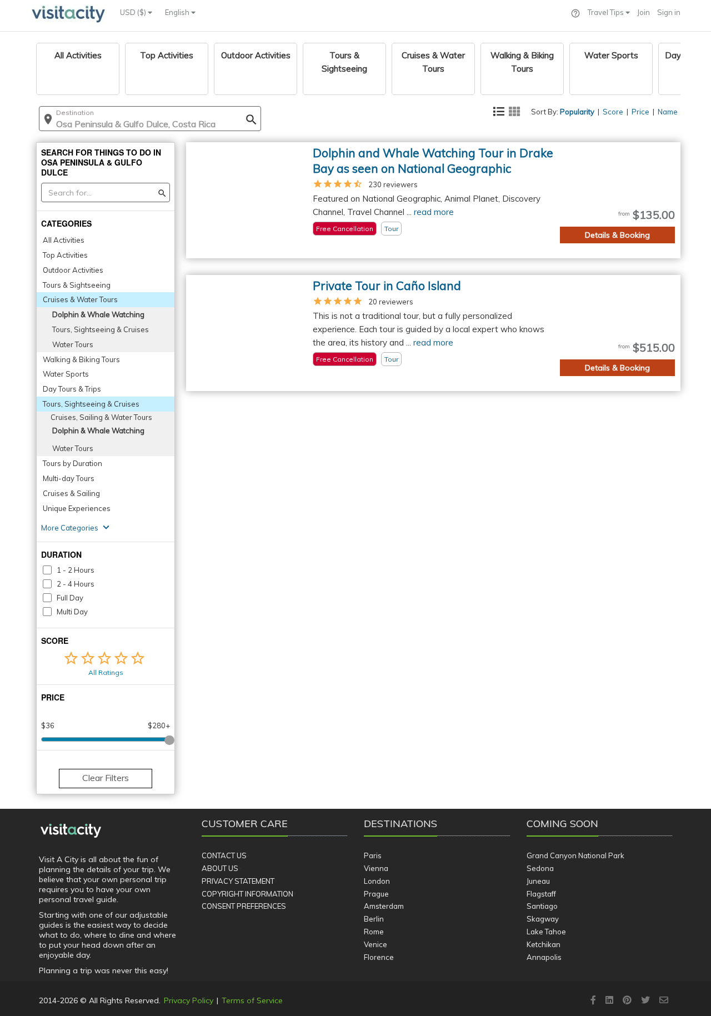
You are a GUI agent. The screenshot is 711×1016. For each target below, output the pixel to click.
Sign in (668, 12)
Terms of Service (252, 1000)
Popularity (577, 111)
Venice (375, 944)
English (178, 12)
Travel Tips (606, 12)
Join (643, 12)
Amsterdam (384, 906)
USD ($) (134, 12)
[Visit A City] (71, 831)
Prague (376, 893)
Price (640, 111)
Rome (374, 931)
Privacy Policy (188, 1000)
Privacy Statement (238, 881)
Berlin (374, 918)
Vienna (376, 868)
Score (613, 111)
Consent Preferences (244, 906)
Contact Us (224, 855)
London (377, 881)
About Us (220, 868)
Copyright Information (247, 893)
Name (668, 111)
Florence (379, 957)
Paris (373, 855)
